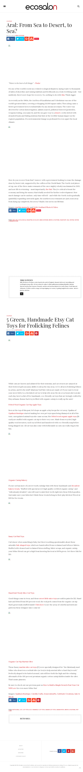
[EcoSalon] (41, 6)
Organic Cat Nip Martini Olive (21, 662)
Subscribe (20, 752)
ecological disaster (25, 220)
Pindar (37, 83)
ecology (36, 220)
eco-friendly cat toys (37, 709)
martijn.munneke (22, 207)
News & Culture (54, 220)
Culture (9, 21)
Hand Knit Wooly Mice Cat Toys (21, 593)
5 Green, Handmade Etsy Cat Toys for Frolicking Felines (40, 322)
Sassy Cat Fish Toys (16, 536)
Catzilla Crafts (37, 694)
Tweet (21, 39)
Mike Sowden (19, 35)
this (63, 95)
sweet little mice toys (48, 598)
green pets (60, 709)
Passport (63, 220)
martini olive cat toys (27, 667)
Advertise (20, 749)
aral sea (15, 220)
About (21, 745)
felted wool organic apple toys (64, 416)
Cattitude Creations (65, 694)
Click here (39, 605)
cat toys (26, 709)
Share (12, 39)
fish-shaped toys (23, 545)
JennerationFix (50, 694)
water (72, 220)
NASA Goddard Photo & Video (46, 207)
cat (21, 709)
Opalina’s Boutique (16, 413)
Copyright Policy (21, 756)
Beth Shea (18, 330)
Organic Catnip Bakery (18, 480)
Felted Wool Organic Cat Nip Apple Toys (25, 405)
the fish (49, 189)
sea (68, 220)
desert (58, 113)
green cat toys (50, 709)
